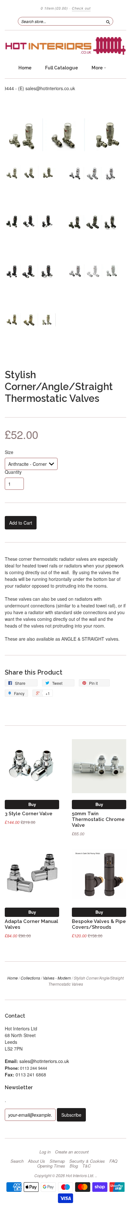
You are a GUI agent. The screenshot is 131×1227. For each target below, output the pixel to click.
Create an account (72, 1152)
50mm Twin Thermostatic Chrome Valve (98, 819)
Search (17, 1161)
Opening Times (51, 1166)
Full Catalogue (61, 67)
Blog (74, 1166)
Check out (81, 8)
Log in (45, 1152)
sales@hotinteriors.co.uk (44, 1061)
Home (24, 67)
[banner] (65, 46)
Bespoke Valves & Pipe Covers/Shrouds (99, 924)
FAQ (113, 1161)
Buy (32, 804)
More (98, 67)
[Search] (108, 21)
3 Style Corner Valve (28, 813)
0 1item (54, 8)
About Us (36, 1161)
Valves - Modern (57, 978)
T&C (86, 1166)
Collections (30, 978)
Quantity (13, 472)
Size (9, 452)
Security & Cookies (87, 1161)
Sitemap (57, 1161)
